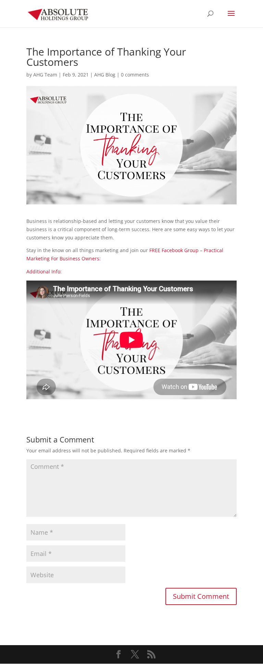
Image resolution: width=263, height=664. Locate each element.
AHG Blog (104, 74)
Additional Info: (44, 271)
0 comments (135, 74)
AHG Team (45, 74)
